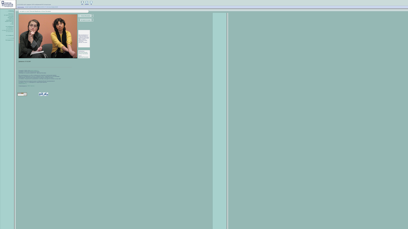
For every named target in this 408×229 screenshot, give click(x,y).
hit (91, 4)
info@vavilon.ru (23, 83)
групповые (10, 17)
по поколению (9, 31)
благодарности (9, 40)
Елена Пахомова (85, 15)
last (82, 4)
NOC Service (31, 86)
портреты (10, 13)
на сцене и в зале (24, 11)
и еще (11, 23)
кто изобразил (9, 35)
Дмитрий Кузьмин (83, 57)
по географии (9, 29)
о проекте (10, 10)
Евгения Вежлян (83, 52)
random (87, 4)
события (11, 18)
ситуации (10, 16)
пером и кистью (9, 21)
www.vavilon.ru (34, 70)
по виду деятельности (7, 30)
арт (12, 22)
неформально (9, 20)
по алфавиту (10, 27)
